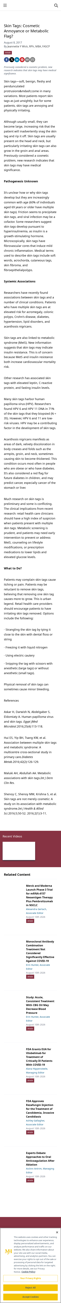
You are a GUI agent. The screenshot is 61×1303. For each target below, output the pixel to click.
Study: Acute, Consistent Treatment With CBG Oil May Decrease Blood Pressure (40, 1005)
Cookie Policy (28, 1271)
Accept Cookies (30, 1296)
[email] (27, 59)
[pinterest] (22, 59)
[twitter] (11, 59)
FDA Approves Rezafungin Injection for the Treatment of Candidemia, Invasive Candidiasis (40, 1108)
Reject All (30, 1287)
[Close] (57, 1232)
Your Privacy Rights (30, 1278)
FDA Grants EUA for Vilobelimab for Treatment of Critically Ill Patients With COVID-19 (39, 1056)
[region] (30, 1265)
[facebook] (6, 59)
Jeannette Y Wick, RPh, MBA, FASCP (28, 46)
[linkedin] (17, 59)
